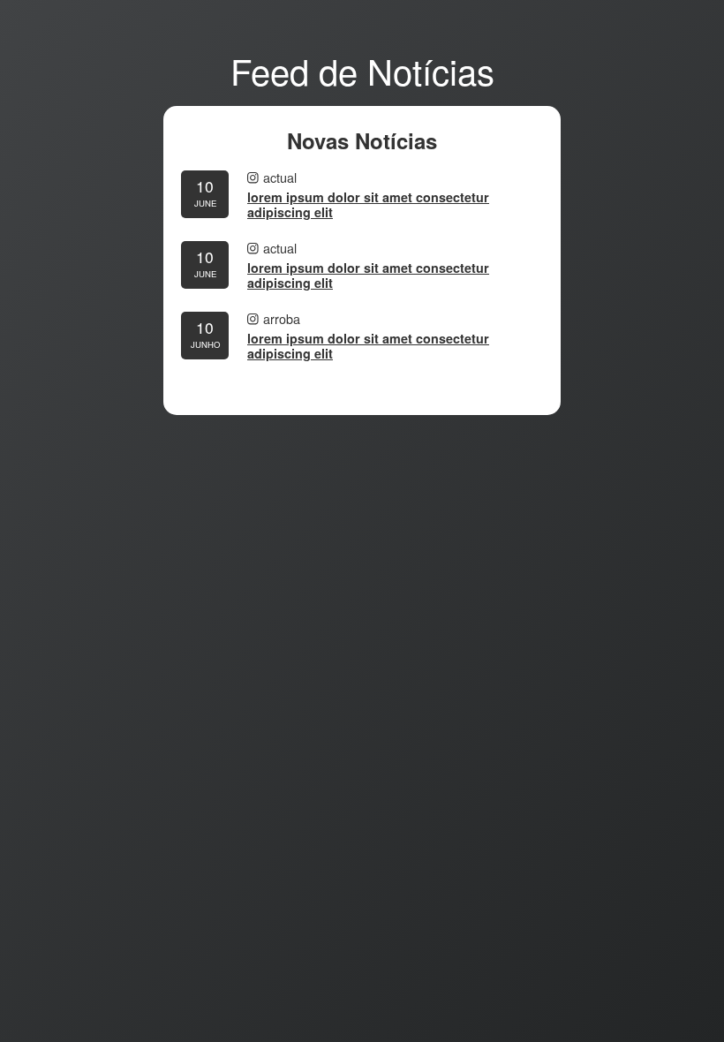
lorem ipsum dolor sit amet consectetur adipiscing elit (368, 205)
